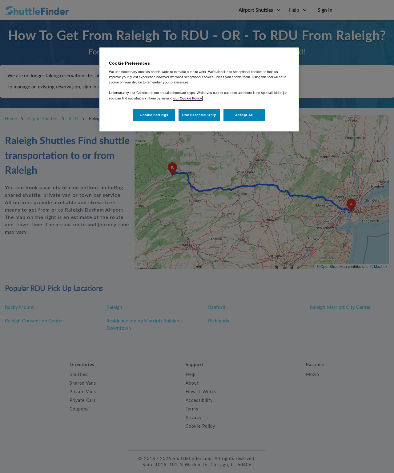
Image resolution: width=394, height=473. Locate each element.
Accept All (244, 115)
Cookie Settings (154, 115)
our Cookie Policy (187, 98)
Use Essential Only (199, 115)
